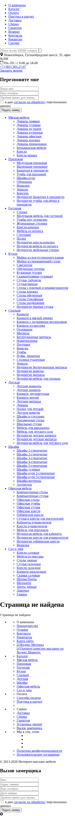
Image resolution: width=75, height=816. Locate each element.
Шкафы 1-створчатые (32, 450)
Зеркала (22, 189)
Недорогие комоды (30, 371)
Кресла (22, 151)
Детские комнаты (29, 386)
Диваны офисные (29, 136)
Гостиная (14, 208)
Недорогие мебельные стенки (38, 250)
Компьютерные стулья (32, 496)
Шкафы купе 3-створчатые (36, 477)
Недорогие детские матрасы (37, 439)
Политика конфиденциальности (39, 751)
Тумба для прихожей (31, 174)
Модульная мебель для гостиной (40, 216)
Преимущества (27, 626)
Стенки (22, 212)
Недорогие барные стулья (35, 306)
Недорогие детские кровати (36, 435)
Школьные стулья (29, 424)
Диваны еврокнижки (32, 144)
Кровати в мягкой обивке (35, 318)
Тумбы (21, 352)
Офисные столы (28, 499)
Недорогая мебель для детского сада (42, 443)
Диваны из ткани (29, 129)
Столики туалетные (31, 359)
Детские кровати (29, 390)
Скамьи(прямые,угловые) (35, 276)
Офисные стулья (28, 507)
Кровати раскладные (31, 571)
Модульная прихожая (32, 163)
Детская (14, 382)
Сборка (13, 24)
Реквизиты (24, 637)
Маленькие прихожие (32, 166)
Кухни (13, 253)
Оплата (13, 13)
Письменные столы (30, 420)
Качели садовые (28, 552)
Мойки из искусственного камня (40, 257)
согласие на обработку (30, 102)
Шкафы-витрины (29, 481)
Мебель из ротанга (30, 231)
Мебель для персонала (32, 530)
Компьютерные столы (32, 492)
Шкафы (13, 446)
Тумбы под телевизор (32, 219)
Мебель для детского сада (35, 431)
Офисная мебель (20, 488)
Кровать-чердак (28, 397)
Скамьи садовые (28, 575)
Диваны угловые (29, 125)
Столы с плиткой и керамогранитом (42, 288)
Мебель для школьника (33, 428)
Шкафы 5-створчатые (32, 465)
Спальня (14, 310)
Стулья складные (29, 564)
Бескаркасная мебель (31, 147)
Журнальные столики (32, 223)
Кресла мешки (27, 155)
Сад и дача (15, 549)
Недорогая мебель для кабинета (39, 534)
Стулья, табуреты (29, 280)
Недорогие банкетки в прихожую (40, 197)
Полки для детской (30, 409)
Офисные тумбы (28, 503)
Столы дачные (27, 560)
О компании (17, 5)
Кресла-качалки (28, 227)
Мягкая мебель (18, 117)
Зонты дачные (27, 587)
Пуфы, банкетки (28, 356)
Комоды (22, 348)
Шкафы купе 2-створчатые (36, 473)
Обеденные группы (31, 269)
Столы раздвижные (30, 303)
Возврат (14, 31)
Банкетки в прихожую (32, 170)
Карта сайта (25, 641)
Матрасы (23, 333)
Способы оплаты (29, 698)
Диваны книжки (28, 140)
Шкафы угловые (28, 469)
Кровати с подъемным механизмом (42, 322)
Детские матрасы (29, 401)
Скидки (13, 43)
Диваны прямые (28, 121)
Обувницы (24, 182)
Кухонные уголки (29, 272)
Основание (24, 329)
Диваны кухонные (30, 132)
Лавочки (23, 590)
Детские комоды (28, 412)
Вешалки (23, 185)
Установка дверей (29, 724)
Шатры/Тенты (27, 579)
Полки (21, 238)
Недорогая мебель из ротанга (37, 246)
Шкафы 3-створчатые (32, 458)
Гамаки (22, 594)
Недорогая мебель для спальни (38, 378)
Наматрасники (27, 341)
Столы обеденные (29, 295)
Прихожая (15, 159)
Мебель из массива (30, 556)
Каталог (14, 9)
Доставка (14, 20)
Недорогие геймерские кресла (38, 541)
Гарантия (14, 28)
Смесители (24, 265)
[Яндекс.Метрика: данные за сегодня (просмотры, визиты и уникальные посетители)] (30, 645)
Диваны (22, 405)
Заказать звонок (11, 70)
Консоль (23, 193)
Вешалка (23, 545)
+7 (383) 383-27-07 (13, 67)
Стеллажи (24, 235)
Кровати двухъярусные (33, 393)
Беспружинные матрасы (34, 337)
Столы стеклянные (30, 299)
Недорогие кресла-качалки (36, 242)
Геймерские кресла (30, 515)
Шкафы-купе (26, 178)
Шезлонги (24, 583)
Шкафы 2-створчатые (32, 454)
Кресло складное (29, 568)
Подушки (23, 344)
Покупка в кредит (21, 16)
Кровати (23, 314)
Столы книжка (27, 291)
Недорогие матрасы (31, 375)
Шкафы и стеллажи (30, 416)
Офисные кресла (28, 511)
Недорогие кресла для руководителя (42, 537)
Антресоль (24, 484)
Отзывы (22, 629)
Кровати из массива (31, 325)
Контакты (15, 35)
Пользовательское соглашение (38, 754)
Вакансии (15, 39)
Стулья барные (27, 284)
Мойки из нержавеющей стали (38, 261)
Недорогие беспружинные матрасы (42, 367)
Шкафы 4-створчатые (32, 462)
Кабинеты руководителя (34, 522)
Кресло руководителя (32, 526)
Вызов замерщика (29, 728)
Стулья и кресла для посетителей (40, 518)
